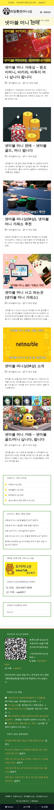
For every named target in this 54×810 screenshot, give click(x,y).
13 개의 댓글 (32, 83)
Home (10, 807)
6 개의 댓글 (31, 445)
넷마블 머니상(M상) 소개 (24, 366)
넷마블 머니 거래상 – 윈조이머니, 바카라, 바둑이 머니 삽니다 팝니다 (26, 72)
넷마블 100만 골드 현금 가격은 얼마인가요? (25, 740)
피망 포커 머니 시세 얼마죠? (17, 531)
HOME (8, 796)
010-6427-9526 (23, 3)
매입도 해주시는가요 (17, 709)
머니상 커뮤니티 (22, 801)
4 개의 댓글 (31, 156)
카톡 (28, 807)
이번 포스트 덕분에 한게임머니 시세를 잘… (27, 697)
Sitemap (34, 801)
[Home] (31, 20)
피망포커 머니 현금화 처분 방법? (19, 525)
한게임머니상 (14, 495)
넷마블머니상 (14, 83)
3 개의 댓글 (31, 303)
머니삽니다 (13, 705)
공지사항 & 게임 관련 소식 (19, 500)
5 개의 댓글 (31, 230)
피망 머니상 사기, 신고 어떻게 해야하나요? (23, 536)
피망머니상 (13, 484)
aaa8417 (42, 3)
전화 (45, 807)
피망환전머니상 (21, 11)
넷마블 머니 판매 (42, 20)
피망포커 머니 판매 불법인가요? (18, 520)
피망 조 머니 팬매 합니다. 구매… (23, 723)
